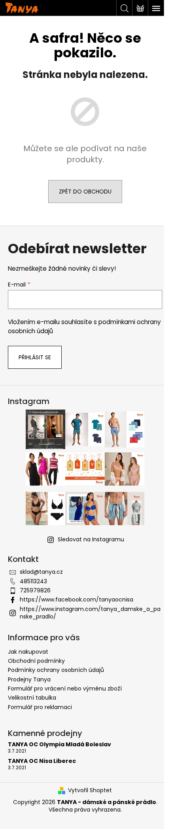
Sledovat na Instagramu (91, 539)
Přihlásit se (35, 357)
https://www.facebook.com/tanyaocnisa (76, 599)
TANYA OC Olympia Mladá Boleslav (59, 744)
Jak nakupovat (28, 652)
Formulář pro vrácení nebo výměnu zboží (65, 688)
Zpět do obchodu (85, 191)
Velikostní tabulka (32, 698)
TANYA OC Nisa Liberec (42, 761)
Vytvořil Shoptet (90, 790)
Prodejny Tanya (29, 679)
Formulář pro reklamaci (40, 707)
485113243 (33, 581)
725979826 (35, 590)
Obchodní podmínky (36, 661)
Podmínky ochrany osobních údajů (56, 670)
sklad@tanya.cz (41, 572)
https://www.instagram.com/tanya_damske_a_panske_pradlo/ (90, 612)
